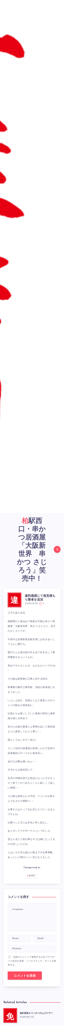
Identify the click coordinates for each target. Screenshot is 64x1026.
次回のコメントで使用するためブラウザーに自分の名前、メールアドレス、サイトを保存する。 (32, 961)
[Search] (57, 549)
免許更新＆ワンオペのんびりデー (36, 1013)
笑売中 (32, 876)
